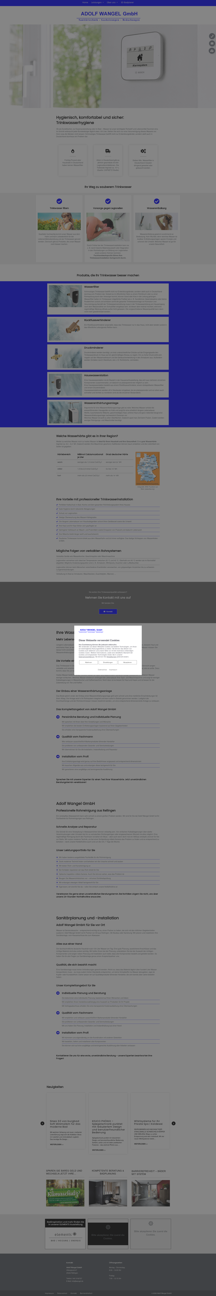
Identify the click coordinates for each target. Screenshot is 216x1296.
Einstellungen (108, 662)
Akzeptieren (127, 662)
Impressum (113, 669)
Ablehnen (88, 662)
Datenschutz (102, 669)
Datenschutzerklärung (86, 657)
